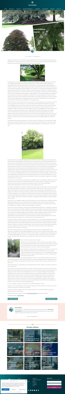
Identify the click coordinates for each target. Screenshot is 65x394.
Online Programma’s (27, 8)
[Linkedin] (32, 390)
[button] (25, 380)
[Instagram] (29, 390)
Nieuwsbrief (45, 8)
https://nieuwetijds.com (32, 316)
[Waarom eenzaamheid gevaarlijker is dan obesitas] (32, 363)
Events (33, 381)
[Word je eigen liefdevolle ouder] (49, 363)
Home (5, 8)
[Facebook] (30, 390)
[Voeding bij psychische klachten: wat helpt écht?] (15, 363)
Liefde (33, 385)
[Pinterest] (36, 390)
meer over (35, 312)
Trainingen (34, 384)
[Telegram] (34, 390)
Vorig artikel (13, 298)
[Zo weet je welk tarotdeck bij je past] (15, 335)
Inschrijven (54, 387)
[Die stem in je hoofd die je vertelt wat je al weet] (32, 335)
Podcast (19, 8)
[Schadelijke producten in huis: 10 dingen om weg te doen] (49, 335)
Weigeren (13, 389)
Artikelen (11, 8)
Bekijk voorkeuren (22, 389)
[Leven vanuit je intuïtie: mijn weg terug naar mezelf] (15, 349)
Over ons (52, 8)
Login (58, 8)
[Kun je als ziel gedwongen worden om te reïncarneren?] (32, 349)
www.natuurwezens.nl (32, 293)
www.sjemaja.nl (20, 295)
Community (37, 8)
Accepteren (5, 389)
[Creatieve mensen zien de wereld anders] (49, 349)
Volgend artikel (51, 298)
